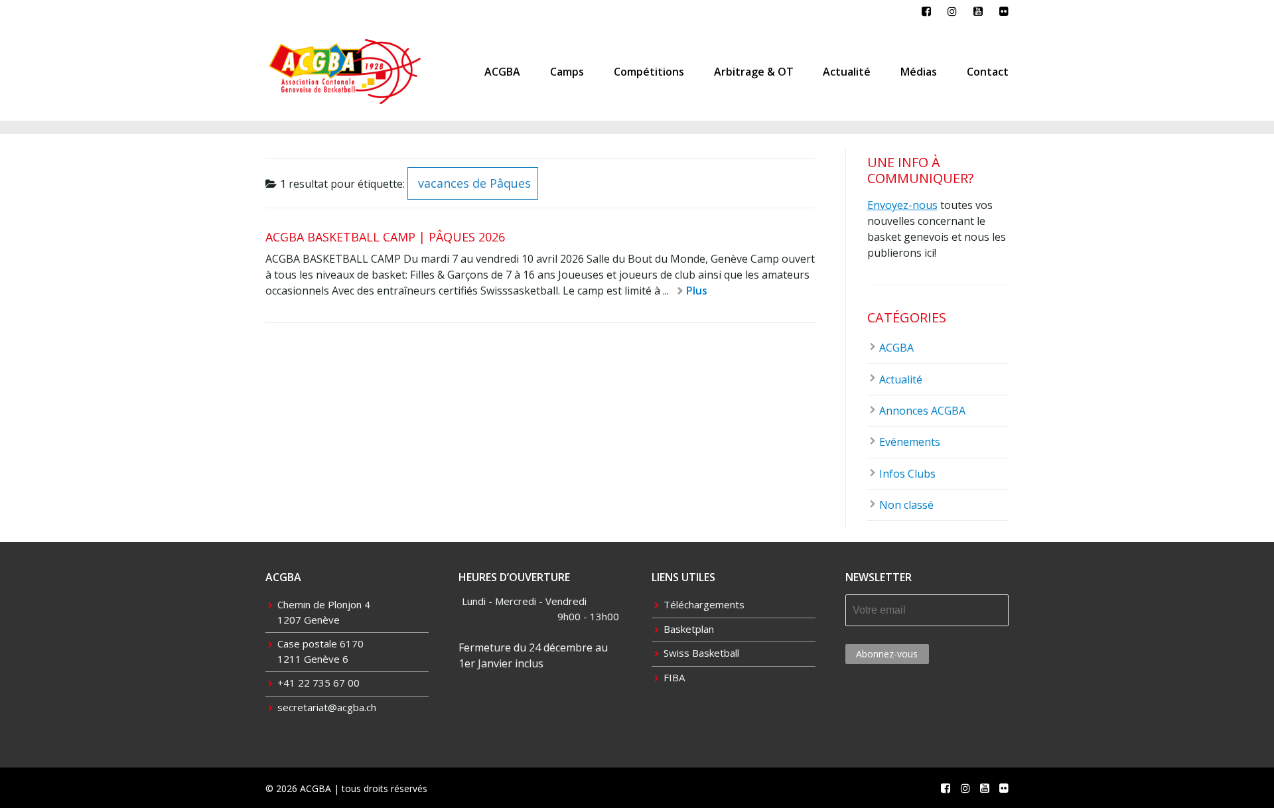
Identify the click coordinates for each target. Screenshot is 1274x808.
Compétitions (649, 71)
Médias (918, 71)
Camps (567, 71)
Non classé (906, 505)
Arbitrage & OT (754, 71)
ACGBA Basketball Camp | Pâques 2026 (385, 237)
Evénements (909, 442)
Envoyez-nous (902, 205)
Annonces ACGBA (922, 410)
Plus (696, 290)
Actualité (847, 71)
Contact (988, 71)
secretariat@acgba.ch (326, 707)
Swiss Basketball (701, 652)
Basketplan (689, 629)
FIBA (674, 677)
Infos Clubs (907, 473)
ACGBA (502, 71)
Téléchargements (704, 604)
